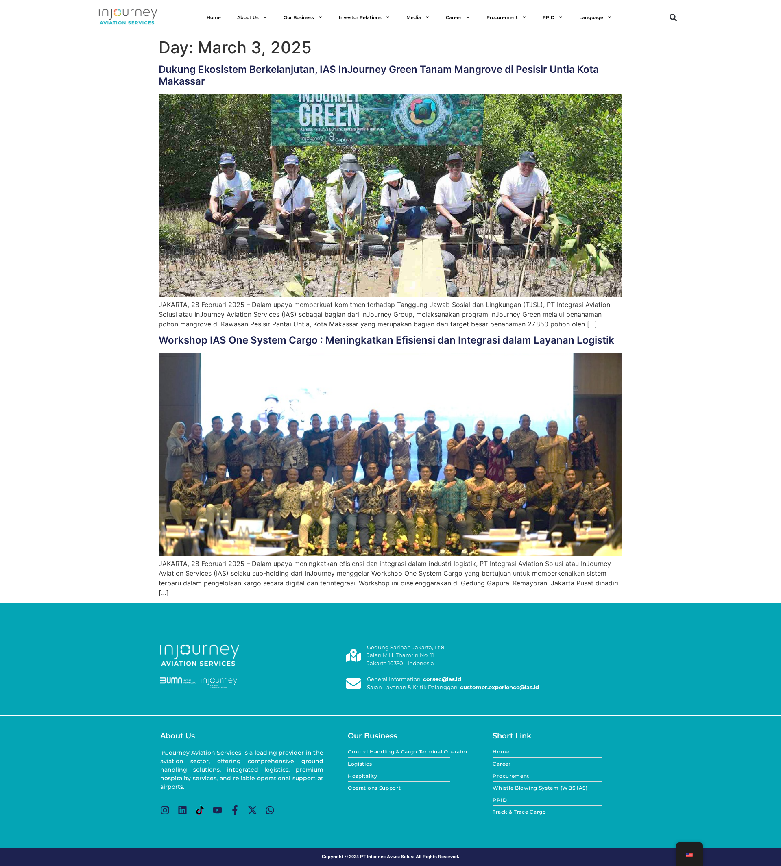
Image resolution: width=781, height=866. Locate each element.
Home (214, 17)
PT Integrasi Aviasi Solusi (387, 856)
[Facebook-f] (235, 810)
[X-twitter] (252, 810)
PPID (548, 17)
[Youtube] (217, 810)
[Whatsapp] (270, 810)
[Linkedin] (182, 810)
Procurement (502, 17)
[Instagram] (165, 810)
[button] (673, 17)
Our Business (299, 17)
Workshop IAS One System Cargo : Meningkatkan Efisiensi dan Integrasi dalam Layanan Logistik (386, 340)
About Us (248, 17)
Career (454, 17)
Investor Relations (360, 17)
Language (591, 17)
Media (413, 17)
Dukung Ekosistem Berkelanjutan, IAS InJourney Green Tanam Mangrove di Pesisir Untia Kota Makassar (379, 75)
